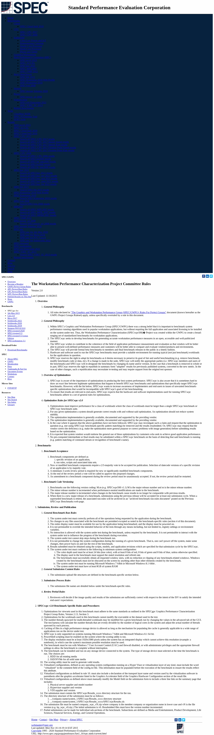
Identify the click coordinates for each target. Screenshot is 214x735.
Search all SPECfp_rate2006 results (37, 167)
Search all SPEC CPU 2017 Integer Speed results (44, 142)
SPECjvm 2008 (28, 85)
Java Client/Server (23, 74)
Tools (10, 111)
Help (10, 271)
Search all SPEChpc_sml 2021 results (38, 178)
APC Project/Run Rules (17, 289)
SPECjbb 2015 (27, 77)
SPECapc (18, 229)
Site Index (12, 402)
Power (17, 94)
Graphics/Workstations (25, 54)
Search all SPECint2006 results (35, 158)
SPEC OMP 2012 (29, 71)
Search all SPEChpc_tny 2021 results (38, 175)
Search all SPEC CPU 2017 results (37, 139)
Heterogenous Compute (32, 43)
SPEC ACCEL (27, 63)
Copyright (36, 730)
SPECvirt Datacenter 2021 (33, 102)
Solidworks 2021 (15, 321)
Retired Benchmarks (24, 108)
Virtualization (20, 99)
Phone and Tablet (28, 51)
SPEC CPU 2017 (28, 32)
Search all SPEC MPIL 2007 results (37, 212)
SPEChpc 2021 (27, 65)
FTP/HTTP (12, 388)
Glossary (11, 404)
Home (11, 18)
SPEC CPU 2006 (28, 35)
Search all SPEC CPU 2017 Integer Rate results (43, 144)
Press (10, 366)
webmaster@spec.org (42, 725)
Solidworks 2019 (15, 326)
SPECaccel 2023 (28, 60)
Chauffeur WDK (22, 113)
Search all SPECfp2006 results (35, 164)
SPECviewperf (21, 243)
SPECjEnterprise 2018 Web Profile (37, 80)
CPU (16, 29)
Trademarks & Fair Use (17, 369)
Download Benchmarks (17, 350)
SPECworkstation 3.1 (17, 341)
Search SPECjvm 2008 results (35, 204)
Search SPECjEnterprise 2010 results (38, 198)
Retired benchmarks (24, 257)
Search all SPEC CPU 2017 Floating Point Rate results (47, 150)
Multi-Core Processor (30, 49)
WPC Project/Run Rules (18, 294)
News (10, 299)
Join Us (11, 266)
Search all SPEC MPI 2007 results (37, 209)
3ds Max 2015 (14, 313)
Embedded (19, 37)
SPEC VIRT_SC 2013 (31, 105)
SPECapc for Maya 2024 (32, 235)
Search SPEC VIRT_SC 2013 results (38, 254)
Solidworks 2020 (15, 323)
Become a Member (15, 284)
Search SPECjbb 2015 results (34, 189)
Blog (10, 263)
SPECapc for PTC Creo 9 (33, 237)
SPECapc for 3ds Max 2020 (34, 232)
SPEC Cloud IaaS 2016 (25, 133)
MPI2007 (18, 206)
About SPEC (13, 359)
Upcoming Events (15, 371)
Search (11, 268)
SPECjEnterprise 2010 (31, 82)
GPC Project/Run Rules (17, 291)
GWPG (10, 301)
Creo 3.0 (11, 316)
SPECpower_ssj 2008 (31, 96)
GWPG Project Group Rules (19, 286)
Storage (17, 88)
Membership (13, 364)
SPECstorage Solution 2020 (34, 91)
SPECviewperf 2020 (16, 331)
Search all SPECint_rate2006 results (38, 161)
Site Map (11, 397)
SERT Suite (20, 119)
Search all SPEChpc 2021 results (36, 173)
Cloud (17, 23)
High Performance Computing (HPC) (32, 57)
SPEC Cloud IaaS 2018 (32, 26)
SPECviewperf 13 (15, 333)
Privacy (64, 719)
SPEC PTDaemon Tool (25, 116)
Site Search (12, 399)
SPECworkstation (22, 246)
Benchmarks (14, 20)
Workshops (12, 374)
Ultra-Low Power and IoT (33, 40)
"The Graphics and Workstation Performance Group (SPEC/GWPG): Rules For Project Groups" (118, 312)
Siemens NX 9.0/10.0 (16, 328)
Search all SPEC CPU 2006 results (37, 156)
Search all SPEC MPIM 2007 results (38, 215)
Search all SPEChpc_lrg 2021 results (38, 184)
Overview (12, 281)
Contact (11, 260)
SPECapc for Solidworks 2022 (35, 240)
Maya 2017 (12, 318)
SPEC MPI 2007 (28, 68)
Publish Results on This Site (19, 296)
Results (11, 122)
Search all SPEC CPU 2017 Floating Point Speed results (48, 147)
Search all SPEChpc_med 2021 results (39, 181)
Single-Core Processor (31, 46)
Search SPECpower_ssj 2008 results (38, 223)
